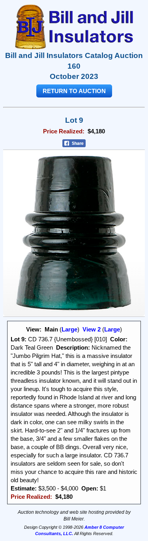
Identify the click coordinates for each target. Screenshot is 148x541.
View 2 (91, 329)
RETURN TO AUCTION (74, 91)
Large (69, 329)
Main (51, 329)
